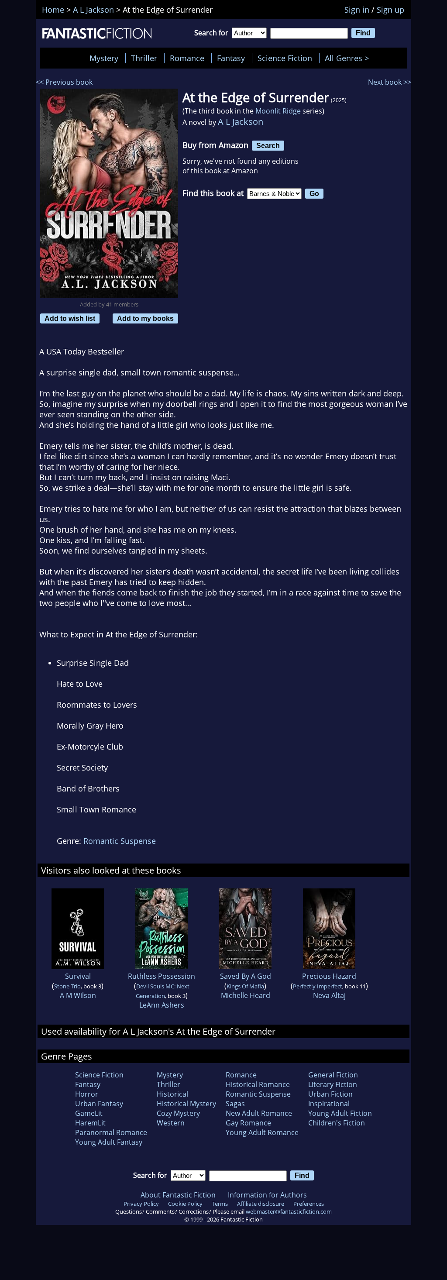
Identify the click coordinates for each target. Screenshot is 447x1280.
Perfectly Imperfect (317, 986)
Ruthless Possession (161, 976)
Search (268, 145)
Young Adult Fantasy (108, 1142)
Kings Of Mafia (245, 986)
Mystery (103, 58)
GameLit (89, 1113)
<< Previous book (64, 82)
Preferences (308, 1204)
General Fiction (333, 1075)
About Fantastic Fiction (178, 1195)
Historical (172, 1094)
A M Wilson (78, 995)
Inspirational (329, 1103)
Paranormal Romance (111, 1132)
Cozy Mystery (178, 1113)
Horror (86, 1094)
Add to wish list (70, 318)
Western (171, 1123)
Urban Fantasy (99, 1103)
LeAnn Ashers (161, 1005)
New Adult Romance (259, 1113)
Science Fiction (285, 58)
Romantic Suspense (119, 841)
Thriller (144, 58)
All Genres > (349, 58)
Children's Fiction (336, 1123)
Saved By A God (245, 976)
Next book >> (389, 82)
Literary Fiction (332, 1084)
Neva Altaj (329, 995)
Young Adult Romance (262, 1132)
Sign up (390, 9)
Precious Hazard (329, 976)
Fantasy (231, 58)
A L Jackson (240, 121)
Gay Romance (248, 1123)
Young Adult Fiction (340, 1113)
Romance (187, 58)
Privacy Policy (141, 1204)
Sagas (235, 1103)
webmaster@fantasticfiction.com (289, 1211)
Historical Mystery (186, 1103)
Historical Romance (258, 1084)
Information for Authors (267, 1195)
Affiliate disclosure (260, 1204)
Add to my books (145, 318)
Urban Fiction (330, 1094)
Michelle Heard (245, 995)
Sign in (356, 9)
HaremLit (90, 1123)
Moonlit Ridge (278, 111)
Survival (78, 976)
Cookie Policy (185, 1204)
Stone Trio (67, 986)
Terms (220, 1204)
